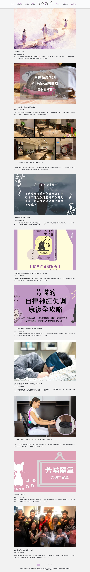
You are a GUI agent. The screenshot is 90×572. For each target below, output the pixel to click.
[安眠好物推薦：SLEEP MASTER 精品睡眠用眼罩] (45, 360)
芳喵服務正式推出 (19, 52)
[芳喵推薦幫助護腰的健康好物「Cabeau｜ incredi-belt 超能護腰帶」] (45, 416)
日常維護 (27, 4)
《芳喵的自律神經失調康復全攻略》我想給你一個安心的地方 (30, 273)
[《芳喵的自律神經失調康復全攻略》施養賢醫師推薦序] (45, 305)
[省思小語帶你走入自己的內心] (45, 194)
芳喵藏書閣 (65, 4)
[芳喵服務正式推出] (45, 28)
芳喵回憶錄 (19, 4)
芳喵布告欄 (73, 4)
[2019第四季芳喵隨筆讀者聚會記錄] (45, 526)
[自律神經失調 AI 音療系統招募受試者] (45, 83)
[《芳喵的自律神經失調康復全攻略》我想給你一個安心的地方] (45, 250)
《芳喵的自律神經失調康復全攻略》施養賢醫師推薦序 (29, 328)
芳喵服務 (57, 4)
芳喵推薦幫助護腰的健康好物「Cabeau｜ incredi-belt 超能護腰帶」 (33, 439)
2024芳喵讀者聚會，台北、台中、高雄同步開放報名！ (29, 162)
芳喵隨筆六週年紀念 (19, 494)
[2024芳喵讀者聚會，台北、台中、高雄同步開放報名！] (45, 139)
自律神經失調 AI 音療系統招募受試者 (24, 107)
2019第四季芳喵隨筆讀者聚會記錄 (23, 550)
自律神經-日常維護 (23, 441)
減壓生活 (33, 4)
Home (12, 4)
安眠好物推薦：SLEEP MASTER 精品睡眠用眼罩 (28, 384)
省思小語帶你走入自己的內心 (22, 218)
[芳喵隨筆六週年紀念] (45, 471)
